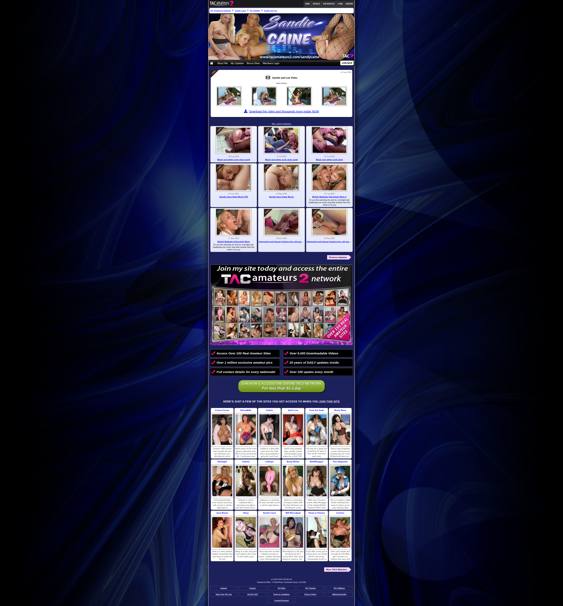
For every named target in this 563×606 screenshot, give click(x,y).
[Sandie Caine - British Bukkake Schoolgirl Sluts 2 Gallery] (329, 177)
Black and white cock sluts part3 (233, 159)
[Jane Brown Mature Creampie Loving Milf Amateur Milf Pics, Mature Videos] (222, 532)
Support (223, 588)
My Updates (237, 63)
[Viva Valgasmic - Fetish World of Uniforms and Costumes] (340, 481)
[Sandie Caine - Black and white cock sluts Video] (329, 140)
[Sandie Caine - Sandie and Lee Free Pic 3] (299, 96)
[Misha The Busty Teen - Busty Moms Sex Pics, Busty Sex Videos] (293, 481)
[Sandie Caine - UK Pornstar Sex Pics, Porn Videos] (269, 532)
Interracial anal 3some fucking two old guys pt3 (330, 241)
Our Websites (329, 3)
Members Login (271, 63)
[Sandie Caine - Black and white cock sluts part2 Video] (281, 140)
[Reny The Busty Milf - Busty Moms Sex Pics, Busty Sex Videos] (340, 429)
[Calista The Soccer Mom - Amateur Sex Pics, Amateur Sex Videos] (269, 429)
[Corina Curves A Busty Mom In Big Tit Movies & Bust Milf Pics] (222, 429)
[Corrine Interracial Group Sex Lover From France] (340, 532)
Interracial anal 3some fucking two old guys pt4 (282, 241)
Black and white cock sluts (329, 159)
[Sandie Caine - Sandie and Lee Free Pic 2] (264, 96)
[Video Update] (269, 77)
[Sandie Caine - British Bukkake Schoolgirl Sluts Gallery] (233, 222)
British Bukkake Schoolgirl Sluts (233, 241)
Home (307, 3)
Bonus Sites (253, 63)
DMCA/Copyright (339, 594)
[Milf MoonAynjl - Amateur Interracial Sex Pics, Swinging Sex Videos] (293, 532)
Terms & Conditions (281, 594)
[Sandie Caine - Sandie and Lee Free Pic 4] (334, 96)
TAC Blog (281, 588)
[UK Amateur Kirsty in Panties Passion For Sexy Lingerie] (317, 532)
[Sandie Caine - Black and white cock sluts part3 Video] (233, 140)
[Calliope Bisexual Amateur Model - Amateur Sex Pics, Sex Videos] (269, 481)
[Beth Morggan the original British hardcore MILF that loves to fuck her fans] (317, 481)
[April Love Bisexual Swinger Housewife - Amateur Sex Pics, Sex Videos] (293, 429)
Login (340, 3)
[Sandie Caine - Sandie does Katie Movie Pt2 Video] (233, 177)
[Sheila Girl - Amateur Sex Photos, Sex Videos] (222, 481)
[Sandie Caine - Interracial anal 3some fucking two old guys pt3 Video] (329, 222)
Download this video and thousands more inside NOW (284, 111)
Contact (252, 588)
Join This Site (329, 401)
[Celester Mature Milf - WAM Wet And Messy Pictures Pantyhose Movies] (246, 481)
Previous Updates (338, 257)
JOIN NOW (349, 3)
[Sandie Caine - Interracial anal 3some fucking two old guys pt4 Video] (281, 222)
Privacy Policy (310, 594)
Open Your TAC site (224, 594)
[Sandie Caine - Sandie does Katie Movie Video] (281, 177)
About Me (222, 63)
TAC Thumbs (310, 588)
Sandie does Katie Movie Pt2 (233, 197)
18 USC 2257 (252, 594)
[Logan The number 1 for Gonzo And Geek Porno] (317, 429)
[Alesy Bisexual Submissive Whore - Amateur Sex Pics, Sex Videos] (246, 532)
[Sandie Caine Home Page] (212, 63)
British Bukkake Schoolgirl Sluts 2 (329, 197)
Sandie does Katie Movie (281, 197)
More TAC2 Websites (336, 569)
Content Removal (281, 601)
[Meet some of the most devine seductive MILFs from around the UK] (246, 429)
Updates (316, 3)
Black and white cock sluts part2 (281, 159)
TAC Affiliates (339, 588)
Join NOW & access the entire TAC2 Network (281, 386)
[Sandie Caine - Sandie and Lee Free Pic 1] (229, 96)
